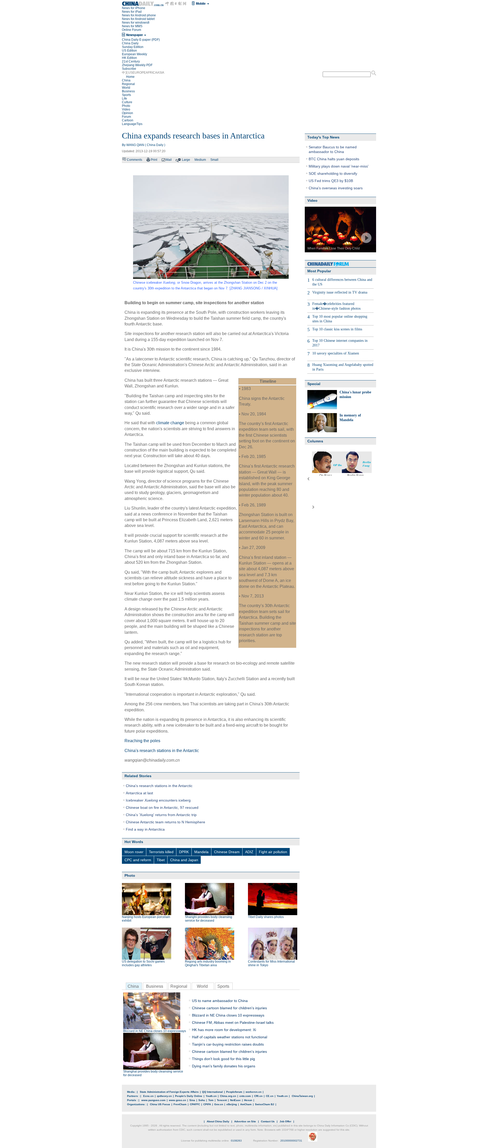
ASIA (160, 72)
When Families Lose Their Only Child (333, 248)
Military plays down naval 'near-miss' (339, 166)
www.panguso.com (153, 1100)
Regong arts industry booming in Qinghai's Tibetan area (208, 963)
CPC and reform (138, 860)
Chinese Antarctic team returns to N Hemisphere (165, 822)
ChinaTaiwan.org (302, 1096)
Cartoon (127, 120)
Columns (315, 441)
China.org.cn (228, 1096)
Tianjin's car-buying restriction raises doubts (228, 1044)
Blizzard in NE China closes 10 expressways (154, 1031)
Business (128, 91)
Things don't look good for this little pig (223, 1059)
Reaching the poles (142, 741)
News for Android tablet (138, 19)
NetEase (235, 1100)
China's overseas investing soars (336, 188)
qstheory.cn (164, 1096)
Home (130, 77)
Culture (127, 102)
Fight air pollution (273, 852)
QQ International (212, 1091)
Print (154, 160)
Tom (210, 1100)
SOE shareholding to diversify (333, 173)
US (130, 72)
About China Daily (218, 1121)
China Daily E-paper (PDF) (141, 39)
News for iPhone (133, 8)
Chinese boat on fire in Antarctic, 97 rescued (162, 807)
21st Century (131, 61)
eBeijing (231, 1104)
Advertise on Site (245, 1121)
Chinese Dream (227, 852)
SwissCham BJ (264, 1104)
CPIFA (207, 1104)
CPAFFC (195, 1104)
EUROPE (139, 72)
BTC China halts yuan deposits (334, 159)
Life (124, 98)
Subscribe (129, 69)
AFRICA (151, 72)
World (126, 87)
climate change (170, 423)
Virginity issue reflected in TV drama (339, 292)
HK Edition (129, 58)
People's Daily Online (188, 1096)
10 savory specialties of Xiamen (335, 353)
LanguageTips (132, 124)
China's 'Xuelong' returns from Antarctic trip (161, 815)
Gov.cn (218, 1104)
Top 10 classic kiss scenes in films (337, 329)
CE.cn (269, 1096)
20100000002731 (291, 1140)
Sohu (201, 1100)
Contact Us (268, 1121)
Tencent (222, 1100)
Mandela (201, 852)
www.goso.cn (177, 1100)
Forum (126, 117)
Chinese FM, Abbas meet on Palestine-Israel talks (233, 1022)
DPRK (184, 852)
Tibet (161, 860)
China (126, 80)
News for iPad (132, 11)
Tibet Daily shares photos (266, 917)
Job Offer (285, 1121)
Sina (192, 1100)
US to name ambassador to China (220, 1001)
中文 (125, 72)
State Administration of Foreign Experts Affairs (169, 1091)
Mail (169, 160)
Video (126, 109)
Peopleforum (234, 1091)
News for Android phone (139, 15)
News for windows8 (135, 22)
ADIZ (249, 852)
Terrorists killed (161, 852)
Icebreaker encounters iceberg (158, 800)
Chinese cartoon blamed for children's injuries (229, 1008)
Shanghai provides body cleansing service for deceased (153, 1073)
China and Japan (184, 860)
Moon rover (134, 852)
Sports (126, 95)
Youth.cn (211, 1096)
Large (186, 160)
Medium (200, 160)
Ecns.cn (148, 1096)
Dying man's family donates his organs (223, 1066)
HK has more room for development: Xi (224, 1030)
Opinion (127, 113)
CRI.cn (258, 1096)
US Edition (129, 50)
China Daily (130, 43)
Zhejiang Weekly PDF (137, 65)
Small (214, 160)
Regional (128, 84)
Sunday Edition (132, 47)
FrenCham (180, 1104)
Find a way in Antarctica (145, 829)
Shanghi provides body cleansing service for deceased (208, 918)
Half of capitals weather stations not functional (229, 1037)
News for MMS (132, 26)
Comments (134, 160)
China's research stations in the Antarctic (162, 750)
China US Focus (160, 1104)
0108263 (236, 1140)
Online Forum (131, 30)
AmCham (246, 1104)
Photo (126, 106)
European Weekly (134, 54)
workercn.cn (253, 1091)
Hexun (248, 1100)
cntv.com (245, 1096)
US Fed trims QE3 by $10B (331, 181)
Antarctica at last (139, 793)
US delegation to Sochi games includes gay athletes (143, 963)
